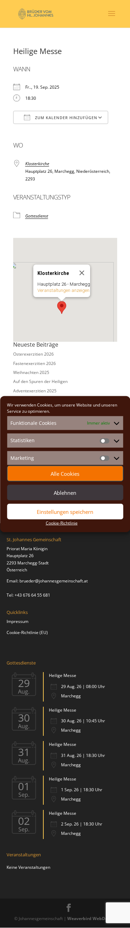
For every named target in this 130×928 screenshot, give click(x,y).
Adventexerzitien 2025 (35, 391)
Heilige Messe (62, 675)
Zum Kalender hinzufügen (65, 117)
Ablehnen (65, 492)
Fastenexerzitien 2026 (34, 363)
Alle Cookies (65, 473)
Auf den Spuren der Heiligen (40, 381)
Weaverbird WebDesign (91, 918)
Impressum (17, 621)
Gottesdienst (36, 216)
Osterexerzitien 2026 (33, 354)
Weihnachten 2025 (31, 372)
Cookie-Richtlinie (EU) (27, 632)
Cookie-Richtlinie (62, 523)
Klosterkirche (37, 164)
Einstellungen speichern (65, 511)
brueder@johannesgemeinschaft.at (53, 581)
